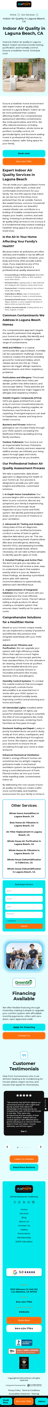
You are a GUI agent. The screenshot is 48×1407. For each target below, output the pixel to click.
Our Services (28, 15)
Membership (24, 1237)
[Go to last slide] (7, 1147)
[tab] (17, 1147)
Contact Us (24, 1225)
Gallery (24, 1229)
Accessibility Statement (19, 1394)
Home (13, 15)
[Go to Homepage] (24, 4)
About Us (24, 1221)
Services (24, 1213)
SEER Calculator (24, 1241)
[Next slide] (40, 1147)
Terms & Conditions (23, 921)
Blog (24, 1217)
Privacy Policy (14, 1390)
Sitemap (35, 1394)
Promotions (24, 1233)
